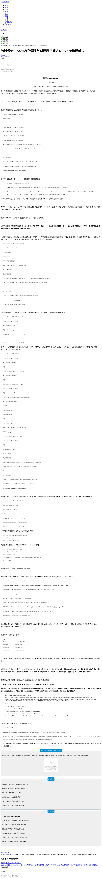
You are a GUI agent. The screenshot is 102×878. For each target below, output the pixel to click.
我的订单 (8, 24)
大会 (6, 12)
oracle (3, 852)
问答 (6, 18)
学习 (6, 14)
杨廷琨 (3, 56)
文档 (6, 16)
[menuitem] (53, 5)
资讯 (6, 7)
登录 (2, 30)
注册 (6, 30)
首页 (6, 5)
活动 (6, 9)
